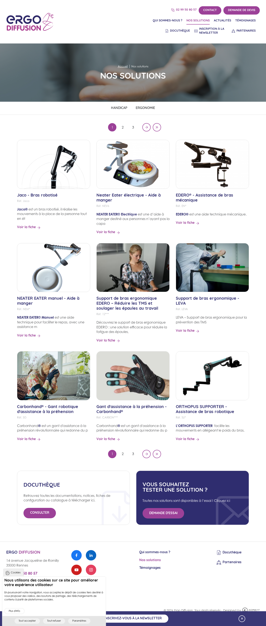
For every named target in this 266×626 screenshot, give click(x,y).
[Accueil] (30, 21)
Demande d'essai (163, 513)
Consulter (39, 513)
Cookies (16, 572)
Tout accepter (27, 620)
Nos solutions (198, 20)
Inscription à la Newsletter (211, 31)
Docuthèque (180, 30)
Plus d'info (14, 610)
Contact (210, 10)
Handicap (119, 108)
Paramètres (79, 620)
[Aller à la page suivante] (146, 127)
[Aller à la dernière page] (157, 127)
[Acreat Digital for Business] (251, 610)
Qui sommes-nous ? (167, 20)
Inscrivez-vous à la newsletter (133, 618)
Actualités (222, 20)
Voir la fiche (26, 227)
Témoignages (245, 20)
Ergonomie (145, 108)
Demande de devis (241, 10)
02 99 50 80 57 (186, 9)
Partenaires (246, 30)
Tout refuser (54, 620)
